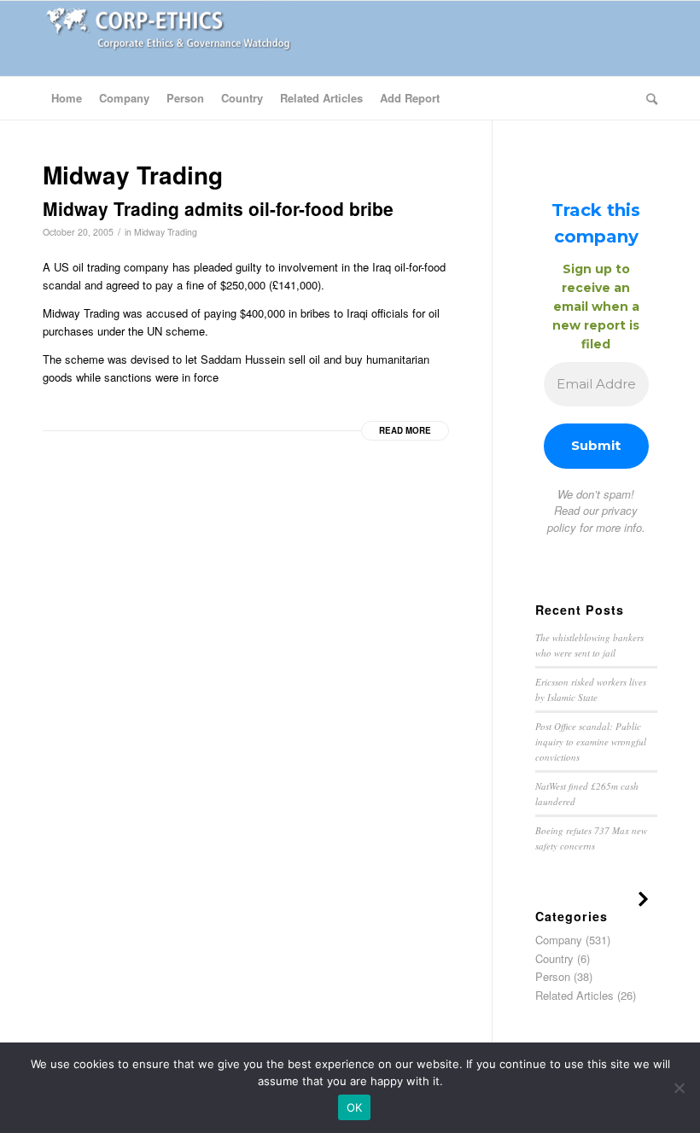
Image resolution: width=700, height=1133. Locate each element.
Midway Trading (165, 231)
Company (558, 940)
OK (355, 1107)
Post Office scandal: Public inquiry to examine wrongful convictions (590, 741)
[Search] (647, 98)
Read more (405, 430)
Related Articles (574, 995)
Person (552, 976)
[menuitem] (66, 98)
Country (554, 958)
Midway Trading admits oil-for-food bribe (218, 208)
